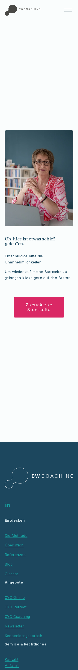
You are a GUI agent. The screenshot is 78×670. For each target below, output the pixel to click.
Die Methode (16, 535)
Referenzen (15, 555)
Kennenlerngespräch (23, 636)
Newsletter (14, 626)
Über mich (14, 545)
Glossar (12, 574)
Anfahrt (12, 665)
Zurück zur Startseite (39, 307)
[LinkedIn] (7, 504)
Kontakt (12, 659)
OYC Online (15, 597)
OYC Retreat (16, 607)
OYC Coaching (17, 616)
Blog (9, 564)
